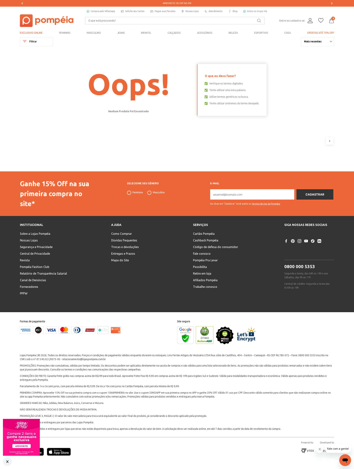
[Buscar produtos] (259, 20)
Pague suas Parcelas (165, 11)
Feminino (138, 192)
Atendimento (216, 11)
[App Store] (59, 452)
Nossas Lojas (192, 11)
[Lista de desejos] (320, 21)
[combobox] (174, 20)
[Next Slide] (332, 3)
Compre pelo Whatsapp (103, 11)
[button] (245, 202)
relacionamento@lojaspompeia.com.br (84, 359)
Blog (235, 11)
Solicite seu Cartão (135, 11)
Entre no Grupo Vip (257, 11)
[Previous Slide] (22, 3)
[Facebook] (286, 241)
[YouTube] (306, 241)
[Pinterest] (293, 241)
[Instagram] (299, 241)
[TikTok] (313, 241)
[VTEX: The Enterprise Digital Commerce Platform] (307, 450)
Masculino (159, 192)
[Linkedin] (319, 241)
